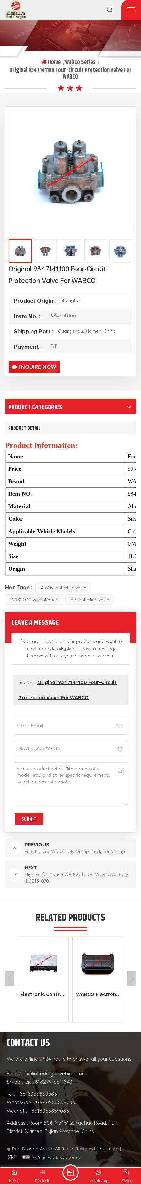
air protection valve (90, 599)
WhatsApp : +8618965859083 (41, 1102)
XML (13, 1157)
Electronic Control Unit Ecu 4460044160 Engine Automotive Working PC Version (44, 994)
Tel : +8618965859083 (32, 1094)
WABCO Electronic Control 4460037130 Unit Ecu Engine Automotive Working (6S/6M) (100, 994)
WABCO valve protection (34, 599)
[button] (131, 978)
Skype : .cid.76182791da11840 (39, 1082)
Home (54, 62)
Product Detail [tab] (24, 427)
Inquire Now (37, 367)
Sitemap (108, 1148)
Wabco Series (80, 62)
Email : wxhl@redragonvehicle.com (46, 1073)
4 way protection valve (63, 587)
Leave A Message (70, 1172)
